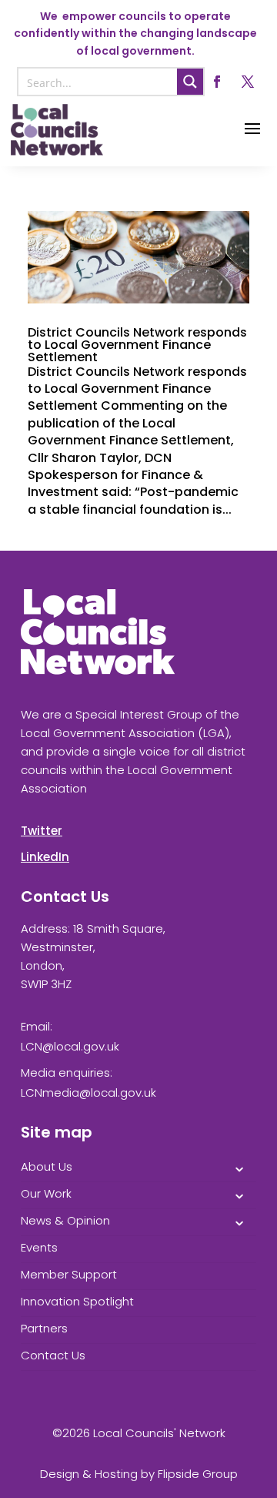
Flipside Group (198, 1474)
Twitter (41, 831)
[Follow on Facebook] (217, 81)
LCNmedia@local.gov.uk (88, 1092)
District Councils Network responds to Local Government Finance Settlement (137, 344)
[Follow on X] (247, 81)
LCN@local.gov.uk (70, 1046)
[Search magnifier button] (190, 82)
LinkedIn (45, 857)
